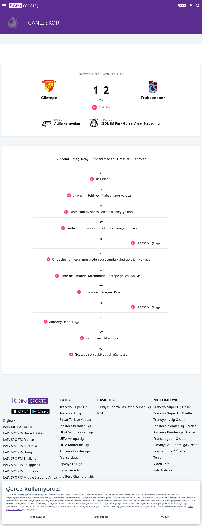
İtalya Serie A (69, 470)
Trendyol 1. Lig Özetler (170, 419)
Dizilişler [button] (123, 159)
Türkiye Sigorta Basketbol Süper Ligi (124, 407)
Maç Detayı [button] (81, 159)
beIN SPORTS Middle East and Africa (30, 477)
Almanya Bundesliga (75, 451)
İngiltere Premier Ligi (75, 426)
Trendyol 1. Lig (70, 413)
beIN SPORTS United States (23, 433)
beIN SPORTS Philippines (21, 465)
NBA (100, 413)
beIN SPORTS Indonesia (20, 471)
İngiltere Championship (77, 476)
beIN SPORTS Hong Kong (22, 452)
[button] (23, 5)
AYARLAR (165, 517)
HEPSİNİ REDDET (101, 517)
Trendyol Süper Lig (73, 407)
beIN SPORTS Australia (20, 446)
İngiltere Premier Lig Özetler (174, 426)
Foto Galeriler (163, 470)
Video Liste (161, 464)
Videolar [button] (62, 159)
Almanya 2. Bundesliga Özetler (176, 445)
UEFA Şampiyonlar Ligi (76, 432)
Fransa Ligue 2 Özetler (170, 451)
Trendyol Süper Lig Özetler (173, 413)
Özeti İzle (104, 107)
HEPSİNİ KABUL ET (37, 517)
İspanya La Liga (71, 464)
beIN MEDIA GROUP (18, 427)
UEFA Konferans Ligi (75, 445)
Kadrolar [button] (139, 159)
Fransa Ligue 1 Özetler (170, 438)
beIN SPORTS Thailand (19, 458)
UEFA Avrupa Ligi (72, 438)
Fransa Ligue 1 (70, 457)
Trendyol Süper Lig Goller (172, 407)
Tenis (157, 457)
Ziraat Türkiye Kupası (75, 419)
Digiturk (9, 420)
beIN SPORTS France (18, 439)
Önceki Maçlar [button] (103, 159)
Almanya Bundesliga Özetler (174, 432)
